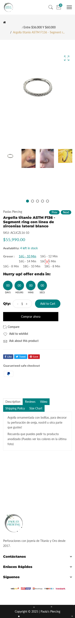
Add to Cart (47, 303)
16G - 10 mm (27, 256)
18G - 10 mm (31, 266)
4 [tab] (42, 201)
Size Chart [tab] (35, 408)
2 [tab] (32, 201)
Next (66, 212)
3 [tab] (37, 201)
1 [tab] (27, 201)
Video (43, 401)
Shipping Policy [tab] (15, 408)
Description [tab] (12, 401)
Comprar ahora (30, 316)
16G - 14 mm (27, 261)
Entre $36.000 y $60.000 (40, 27)
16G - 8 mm (11, 266)
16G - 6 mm (48, 261)
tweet (22, 356)
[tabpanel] (10, 156)
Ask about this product (23, 340)
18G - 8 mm (52, 266)
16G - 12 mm (49, 256)
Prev (54, 212)
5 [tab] (47, 201)
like (9, 356)
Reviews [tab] (30, 401)
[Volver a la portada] (4, 22)
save (35, 356)
